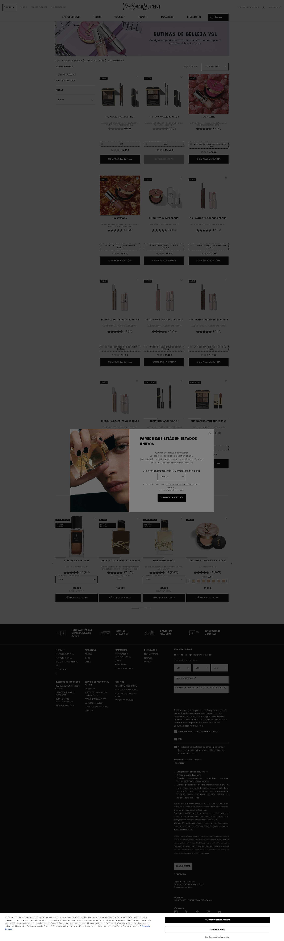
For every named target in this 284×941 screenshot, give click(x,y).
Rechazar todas (217, 930)
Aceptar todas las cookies (217, 920)
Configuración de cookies (217, 937)
